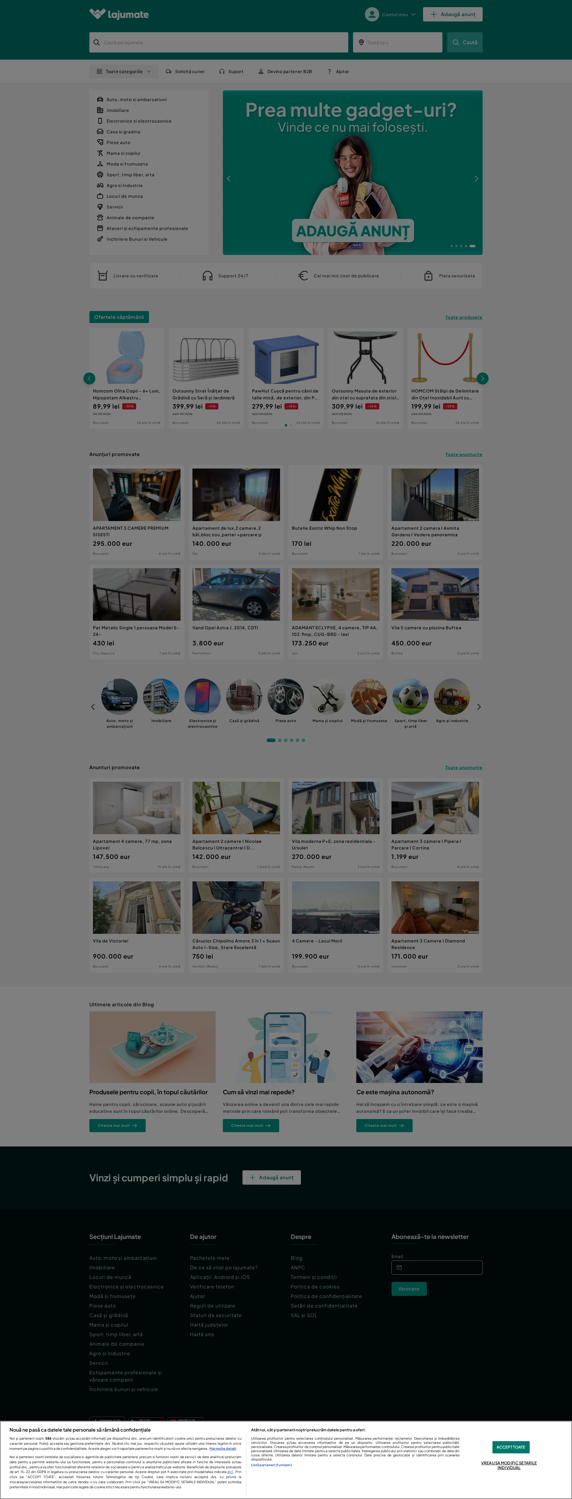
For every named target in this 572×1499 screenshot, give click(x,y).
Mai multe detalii (222, 1448)
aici (230, 1471)
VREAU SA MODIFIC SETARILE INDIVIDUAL (509, 1465)
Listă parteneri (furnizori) (271, 1465)
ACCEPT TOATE (511, 1447)
